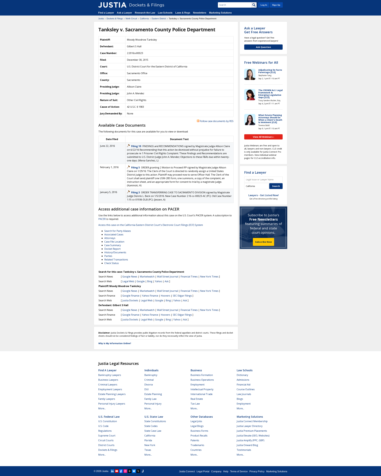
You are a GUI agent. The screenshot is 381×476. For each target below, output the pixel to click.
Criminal (149, 379)
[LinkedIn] (112, 471)
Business (196, 370)
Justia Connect (187, 471)
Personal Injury (152, 403)
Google (141, 281)
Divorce (148, 384)
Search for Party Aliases (117, 231)
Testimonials (244, 450)
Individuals (151, 370)
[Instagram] (125, 471)
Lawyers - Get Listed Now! (263, 195)
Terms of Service (239, 471)
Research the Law (145, 12)
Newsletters (199, 12)
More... (102, 408)
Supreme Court (106, 435)
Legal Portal (203, 471)
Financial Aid (243, 384)
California (149, 435)
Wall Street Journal (167, 276)
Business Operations (202, 379)
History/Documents (115, 252)
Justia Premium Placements (252, 430)
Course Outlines (246, 389)
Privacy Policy (256, 471)
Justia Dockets (130, 300)
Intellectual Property (201, 389)
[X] (138, 471)
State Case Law (152, 430)
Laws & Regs (182, 12)
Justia (105, 471)
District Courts (106, 445)
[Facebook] (121, 471)
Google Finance (130, 295)
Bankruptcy (150, 375)
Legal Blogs (197, 426)
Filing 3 (135, 192)
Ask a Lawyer (125, 12)
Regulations (105, 430)
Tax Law (195, 403)
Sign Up (276, 5)
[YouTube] (116, 471)
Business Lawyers (108, 379)
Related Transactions (116, 259)
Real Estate (196, 399)
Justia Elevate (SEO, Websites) (253, 435)
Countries (196, 450)
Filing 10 (136, 146)
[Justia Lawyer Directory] (142, 471)
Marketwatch (147, 276)
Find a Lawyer (106, 12)
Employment (197, 384)
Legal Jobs (196, 421)
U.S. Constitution (107, 421)
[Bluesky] (134, 471)
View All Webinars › (263, 136)
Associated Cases (113, 234)
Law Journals (244, 394)
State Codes (151, 426)
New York (149, 445)
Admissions (243, 379)
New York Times (209, 276)
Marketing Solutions (220, 12)
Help (225, 471)
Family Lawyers (106, 399)
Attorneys (109, 238)
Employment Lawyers (110, 389)
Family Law (150, 399)
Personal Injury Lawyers (111, 403)
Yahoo (158, 281)
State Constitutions (155, 421)
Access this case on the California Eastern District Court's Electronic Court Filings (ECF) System (150, 225)
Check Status (111, 263)
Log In (264, 5)
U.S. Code (103, 426)
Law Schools (165, 12)
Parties (108, 256)
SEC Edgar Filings (182, 295)
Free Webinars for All (261, 62)
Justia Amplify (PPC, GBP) (250, 440)
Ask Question (263, 46)
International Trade (201, 394)
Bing (149, 281)
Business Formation (201, 375)
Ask (167, 281)
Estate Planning (153, 394)
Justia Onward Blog (247, 445)
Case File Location (114, 241)
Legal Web (128, 281)
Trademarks (197, 445)
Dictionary (242, 375)
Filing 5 (135, 167)
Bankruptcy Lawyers (109, 375)
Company (216, 471)
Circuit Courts (106, 440)
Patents (194, 440)
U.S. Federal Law (109, 416)
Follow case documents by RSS (216, 121)
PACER (102, 219)
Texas (147, 450)
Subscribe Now (263, 241)
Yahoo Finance (150, 295)
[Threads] (129, 471)
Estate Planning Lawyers (112, 394)
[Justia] (112, 5)
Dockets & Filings (107, 450)
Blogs (240, 399)
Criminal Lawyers (107, 384)
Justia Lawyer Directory (250, 426)
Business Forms (199, 430)
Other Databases (201, 416)
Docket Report (112, 248)
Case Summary (112, 245)
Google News (129, 276)
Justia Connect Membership (252, 421)
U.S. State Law (153, 416)
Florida (148, 440)
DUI (146, 389)
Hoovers (165, 295)
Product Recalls (198, 435)
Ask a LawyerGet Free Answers (258, 30)
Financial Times (189, 276)
